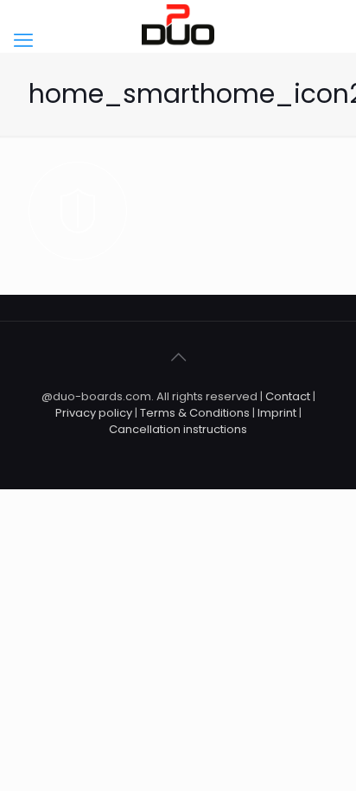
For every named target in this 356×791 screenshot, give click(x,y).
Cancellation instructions (178, 429)
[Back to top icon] (178, 357)
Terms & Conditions (195, 413)
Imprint (276, 413)
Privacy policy (95, 413)
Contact (287, 396)
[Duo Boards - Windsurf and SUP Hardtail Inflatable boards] (178, 26)
